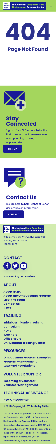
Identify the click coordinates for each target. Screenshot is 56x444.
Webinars (10, 335)
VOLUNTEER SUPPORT (23, 374)
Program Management (20, 361)
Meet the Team (14, 300)
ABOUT (9, 285)
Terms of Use (28, 277)
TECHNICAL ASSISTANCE (26, 393)
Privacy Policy (11, 277)
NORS (7, 331)
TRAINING (12, 316)
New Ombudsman (16, 400)
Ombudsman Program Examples (27, 357)
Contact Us (11, 304)
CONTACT (12, 258)
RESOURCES (14, 351)
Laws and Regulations (19, 366)
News (7, 308)
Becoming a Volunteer (19, 381)
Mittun (46, 406)
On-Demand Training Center (24, 343)
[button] (51, 5)
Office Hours (12, 339)
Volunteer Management (20, 385)
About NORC (12, 292)
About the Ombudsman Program (27, 296)
